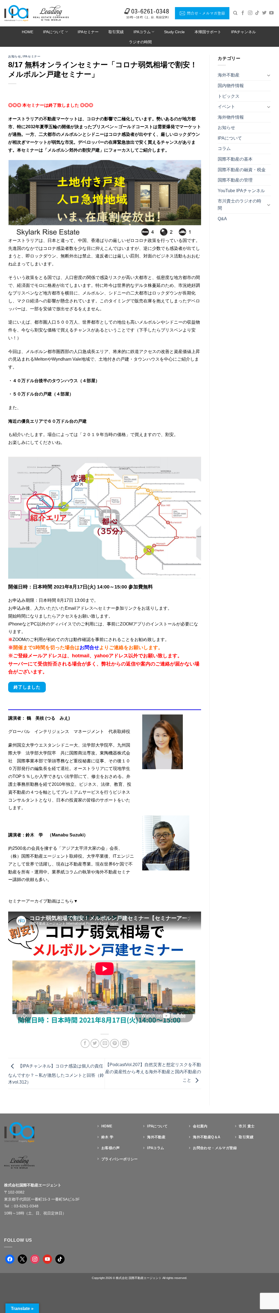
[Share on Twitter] (94, 1043)
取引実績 (116, 32)
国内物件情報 (231, 85)
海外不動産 (228, 75)
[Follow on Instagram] (250, 13)
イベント (226, 106)
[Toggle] (268, 75)
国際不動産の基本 (235, 159)
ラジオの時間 (140, 42)
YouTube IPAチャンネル (241, 190)
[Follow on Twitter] (264, 13)
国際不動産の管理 (235, 180)
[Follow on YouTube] (271, 13)
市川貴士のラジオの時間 (239, 204)
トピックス (228, 96)
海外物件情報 (231, 117)
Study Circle (174, 32)
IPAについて (53, 32)
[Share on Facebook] (85, 1043)
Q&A (222, 218)
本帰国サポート (208, 32)
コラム (224, 148)
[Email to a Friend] (104, 1043)
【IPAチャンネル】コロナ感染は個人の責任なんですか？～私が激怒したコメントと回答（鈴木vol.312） (56, 1074)
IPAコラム (142, 32)
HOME (27, 32)
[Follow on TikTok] (257, 13)
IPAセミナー (88, 32)
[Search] (235, 13)
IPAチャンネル (243, 32)
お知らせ (14, 56)
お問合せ (89, 647)
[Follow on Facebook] (243, 13)
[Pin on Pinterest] (114, 1043)
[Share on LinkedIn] (124, 1043)
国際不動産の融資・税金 (242, 169)
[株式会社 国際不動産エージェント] (36, 13)
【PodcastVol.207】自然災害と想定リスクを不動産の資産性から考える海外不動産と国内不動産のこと (153, 1072)
